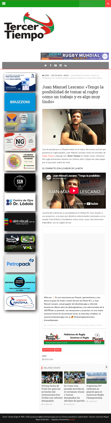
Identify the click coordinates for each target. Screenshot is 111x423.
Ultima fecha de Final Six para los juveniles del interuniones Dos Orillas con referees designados (52, 393)
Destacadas (56, 75)
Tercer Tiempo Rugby (80, 325)
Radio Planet (48, 155)
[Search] (108, 3)
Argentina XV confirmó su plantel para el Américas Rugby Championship (95, 391)
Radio (66, 75)
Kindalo (72, 419)
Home (46, 75)
